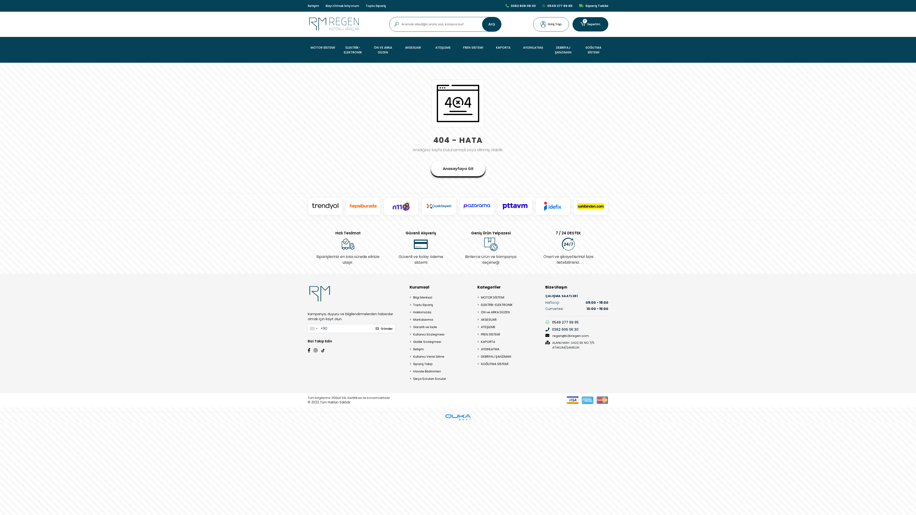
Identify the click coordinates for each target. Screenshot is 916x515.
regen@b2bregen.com (570, 336)
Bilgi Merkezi (422, 297)
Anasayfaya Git (458, 168)
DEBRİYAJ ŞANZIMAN (496, 356)
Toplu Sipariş (376, 5)
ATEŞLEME (488, 327)
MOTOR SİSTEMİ (492, 297)
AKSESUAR (489, 319)
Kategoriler (489, 287)
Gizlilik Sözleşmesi (427, 342)
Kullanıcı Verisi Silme (428, 356)
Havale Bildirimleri (427, 371)
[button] (551, 24)
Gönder (387, 328)
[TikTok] (323, 350)
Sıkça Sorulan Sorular (429, 378)
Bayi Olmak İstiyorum (342, 5)
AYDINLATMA (490, 349)
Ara (491, 24)
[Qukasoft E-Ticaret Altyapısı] (458, 417)
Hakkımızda (422, 312)
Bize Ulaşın (556, 287)
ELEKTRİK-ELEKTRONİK (497, 305)
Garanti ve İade (425, 327)
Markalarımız (423, 319)
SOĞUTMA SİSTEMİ (494, 364)
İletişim (313, 5)
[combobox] (313, 328)
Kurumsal (419, 287)
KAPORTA (488, 342)
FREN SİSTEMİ (490, 334)
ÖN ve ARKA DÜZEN (495, 312)
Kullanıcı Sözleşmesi (428, 334)
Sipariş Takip (423, 364)
